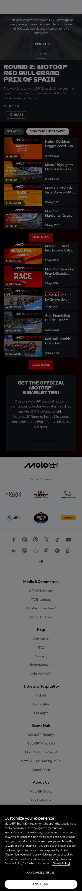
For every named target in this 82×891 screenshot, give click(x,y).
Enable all (41, 884)
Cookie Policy (61, 863)
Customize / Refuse (40, 872)
